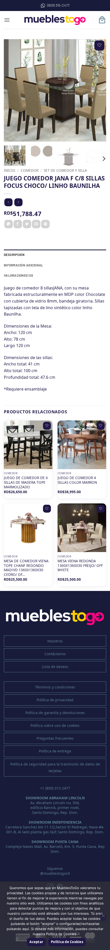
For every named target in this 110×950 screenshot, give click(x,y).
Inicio (9, 170)
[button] (7, 20)
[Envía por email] (36, 224)
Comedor (29, 170)
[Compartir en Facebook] (18, 224)
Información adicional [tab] (23, 265)
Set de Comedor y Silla (65, 170)
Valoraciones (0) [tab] (18, 275)
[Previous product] (18, 202)
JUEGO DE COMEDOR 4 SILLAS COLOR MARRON (77, 480)
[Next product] (8, 202)
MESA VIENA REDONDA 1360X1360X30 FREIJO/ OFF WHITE (80, 565)
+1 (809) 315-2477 (55, 788)
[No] (103, 917)
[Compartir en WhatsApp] (8, 224)
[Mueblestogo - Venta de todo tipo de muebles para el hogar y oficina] (55, 20)
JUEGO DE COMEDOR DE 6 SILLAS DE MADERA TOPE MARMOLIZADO (26, 482)
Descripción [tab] (14, 255)
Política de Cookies (67, 942)
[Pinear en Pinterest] (45, 224)
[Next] (97, 90)
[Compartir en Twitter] (27, 224)
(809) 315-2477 (58, 5)
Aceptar (36, 942)
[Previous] (12, 90)
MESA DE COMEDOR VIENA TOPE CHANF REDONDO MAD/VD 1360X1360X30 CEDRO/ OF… (26, 568)
